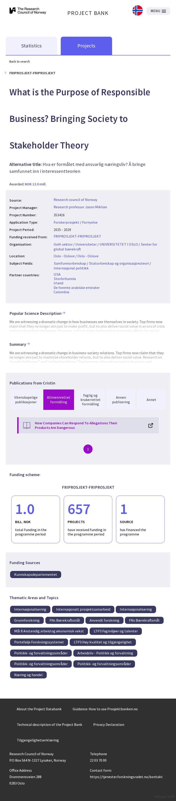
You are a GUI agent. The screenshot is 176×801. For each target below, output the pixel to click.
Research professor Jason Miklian (80, 207)
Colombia (61, 292)
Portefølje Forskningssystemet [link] (39, 642)
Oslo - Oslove (64, 256)
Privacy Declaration (108, 724)
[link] (137, 10)
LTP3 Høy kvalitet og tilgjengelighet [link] (103, 642)
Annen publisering (121, 399)
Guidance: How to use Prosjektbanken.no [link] (105, 709)
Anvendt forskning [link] (104, 620)
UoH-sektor (63, 244)
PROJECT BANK (88, 12)
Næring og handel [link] (28, 674)
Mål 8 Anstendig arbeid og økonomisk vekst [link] (49, 631)
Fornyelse (90, 222)
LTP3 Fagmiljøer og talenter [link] (116, 631)
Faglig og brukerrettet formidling (90, 399)
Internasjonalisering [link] (30, 609)
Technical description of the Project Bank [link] (49, 724)
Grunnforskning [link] (27, 620)
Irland (58, 283)
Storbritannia (65, 278)
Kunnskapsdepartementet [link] (35, 574)
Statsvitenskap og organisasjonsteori (119, 263)
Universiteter (86, 244)
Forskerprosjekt (66, 222)
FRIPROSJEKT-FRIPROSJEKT (77, 236)
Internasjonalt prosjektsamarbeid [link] (83, 609)
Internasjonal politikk (71, 268)
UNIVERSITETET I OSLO (118, 244)
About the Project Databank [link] (39, 709)
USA (57, 274)
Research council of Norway (75, 199)
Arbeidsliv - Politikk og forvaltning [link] (105, 653)
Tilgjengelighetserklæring (38, 740)
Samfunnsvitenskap (70, 263)
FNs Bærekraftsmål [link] (65, 620)
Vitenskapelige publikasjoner (26, 399)
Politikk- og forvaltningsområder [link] (41, 653)
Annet (151, 399)
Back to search (19, 61)
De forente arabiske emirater (77, 287)
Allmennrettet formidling (58, 399)
